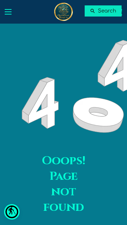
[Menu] (8, 12)
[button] (11, 211)
